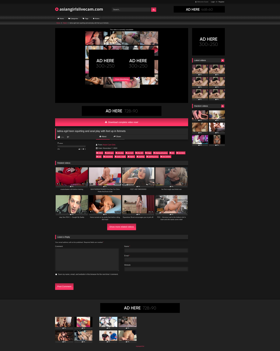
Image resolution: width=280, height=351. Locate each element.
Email (127, 256)
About (103, 136)
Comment (59, 246)
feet (173, 153)
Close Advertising (122, 79)
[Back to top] (273, 344)
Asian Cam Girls (109, 145)
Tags (86, 18)
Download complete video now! (123, 122)
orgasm (132, 156)
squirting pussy (153, 156)
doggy (149, 153)
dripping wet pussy (161, 153)
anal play (120, 153)
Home (62, 18)
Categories (74, 18)
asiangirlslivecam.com (81, 9)
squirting (141, 156)
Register (221, 2)
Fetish (65, 23)
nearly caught (121, 156)
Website (127, 265)
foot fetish (181, 153)
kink (99, 156)
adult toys (110, 153)
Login (213, 2)
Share (118, 136)
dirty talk (140, 153)
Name (127, 246)
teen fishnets (166, 156)
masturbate (108, 156)
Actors (97, 18)
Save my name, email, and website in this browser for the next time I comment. (88, 274)
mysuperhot (140, 346)
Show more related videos (121, 227)
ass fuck (130, 153)
